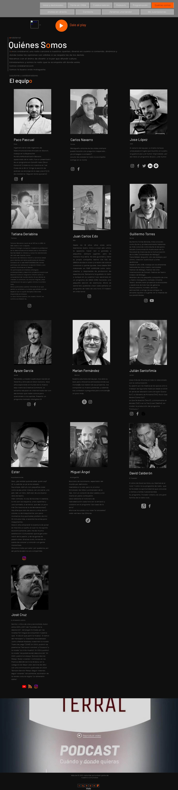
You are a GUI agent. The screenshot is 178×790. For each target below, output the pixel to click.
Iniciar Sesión (89, 763)
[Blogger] (143, 413)
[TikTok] (88, 520)
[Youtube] (151, 300)
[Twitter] (144, 165)
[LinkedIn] (150, 165)
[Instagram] (16, 179)
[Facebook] (22, 179)
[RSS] (30, 686)
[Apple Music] (143, 506)
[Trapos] (84, 401)
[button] (140, 5)
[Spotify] (156, 165)
